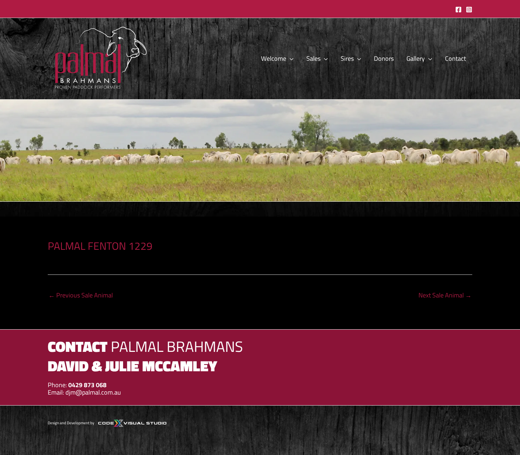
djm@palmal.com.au (93, 392)
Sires (347, 58)
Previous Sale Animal (80, 295)
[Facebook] (458, 9)
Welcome (273, 58)
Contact (455, 58)
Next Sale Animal (445, 295)
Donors (384, 58)
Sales (313, 58)
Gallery (415, 58)
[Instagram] (469, 9)
